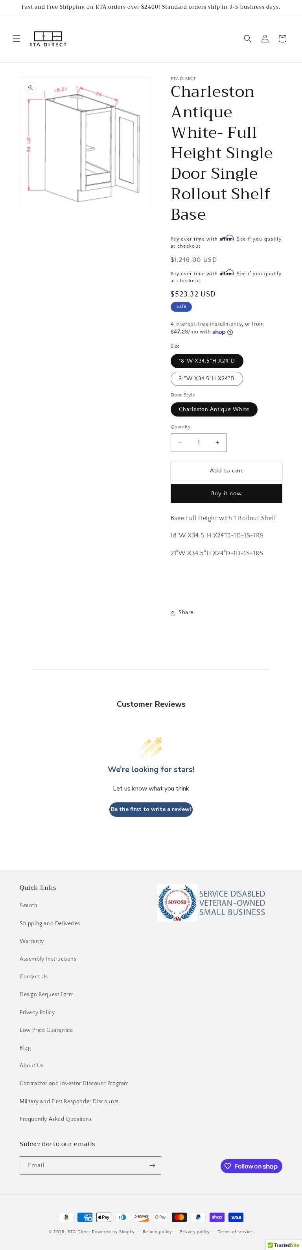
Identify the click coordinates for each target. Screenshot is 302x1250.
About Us (32, 1066)
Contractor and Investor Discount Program (74, 1083)
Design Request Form (47, 994)
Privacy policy (195, 1232)
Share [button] (186, 612)
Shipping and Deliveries (50, 923)
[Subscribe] (152, 1165)
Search (29, 905)
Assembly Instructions (48, 959)
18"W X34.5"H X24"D (207, 361)
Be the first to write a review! (151, 809)
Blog (25, 1048)
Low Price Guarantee (46, 1030)
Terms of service (235, 1232)
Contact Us (34, 977)
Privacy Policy (37, 1012)
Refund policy (157, 1232)
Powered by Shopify (113, 1232)
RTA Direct (79, 1232)
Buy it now (226, 493)
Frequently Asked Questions (56, 1119)
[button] (16, 38)
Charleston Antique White (214, 409)
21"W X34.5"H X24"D (207, 379)
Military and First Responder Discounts (69, 1101)
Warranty (32, 941)
